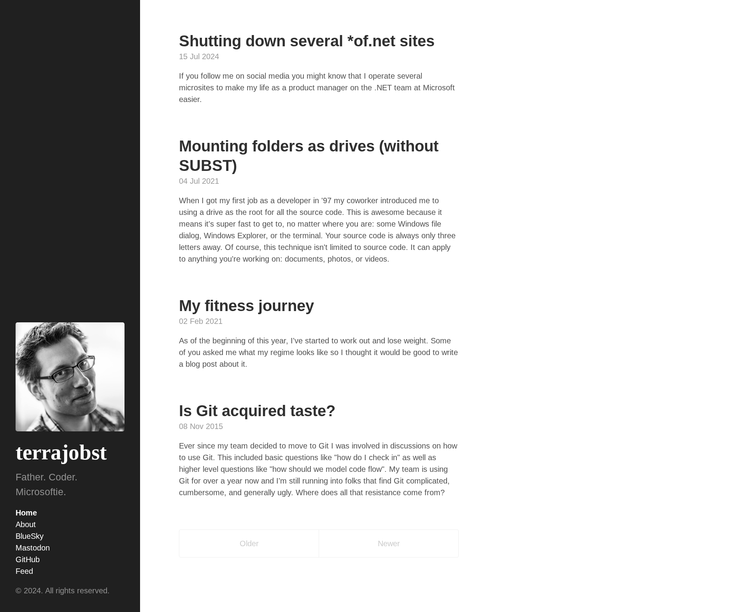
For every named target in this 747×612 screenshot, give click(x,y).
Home (26, 512)
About (26, 524)
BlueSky (30, 536)
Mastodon (33, 547)
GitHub (28, 559)
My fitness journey (246, 305)
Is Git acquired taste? (257, 410)
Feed (24, 571)
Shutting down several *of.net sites (307, 40)
